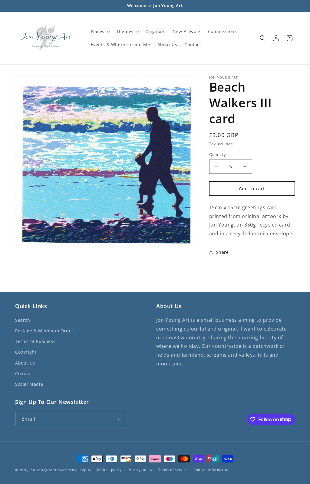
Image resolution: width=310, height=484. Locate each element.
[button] (100, 31)
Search (22, 320)
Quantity (217, 154)
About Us (25, 363)
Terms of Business (35, 341)
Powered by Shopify (73, 470)
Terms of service (172, 469)
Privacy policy (140, 469)
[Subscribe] (117, 419)
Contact (23, 373)
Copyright (25, 352)
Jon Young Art (42, 470)
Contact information (211, 469)
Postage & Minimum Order (44, 331)
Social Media (29, 384)
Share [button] (222, 252)
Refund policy (109, 469)
